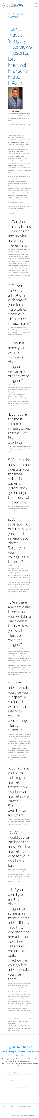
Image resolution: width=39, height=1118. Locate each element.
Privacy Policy (29, 1115)
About (8, 1106)
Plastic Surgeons (25, 1106)
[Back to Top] (36, 1115)
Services (35, 1106)
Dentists (14, 1106)
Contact (35, 1108)
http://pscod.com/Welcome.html (18, 1026)
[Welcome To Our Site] (12, 5)
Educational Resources (22, 1108)
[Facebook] (17, 1111)
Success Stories (7, 1108)
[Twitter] (19, 1111)
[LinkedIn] (21, 1111)
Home (3, 1106)
